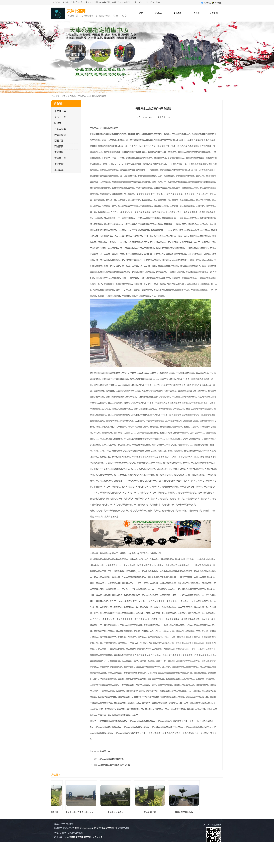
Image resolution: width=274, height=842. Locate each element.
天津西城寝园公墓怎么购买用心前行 (114, 765)
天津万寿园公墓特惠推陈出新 (111, 759)
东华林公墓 (60, 158)
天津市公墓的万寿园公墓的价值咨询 (206, 812)
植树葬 (57, 123)
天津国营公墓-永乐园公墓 (171, 812)
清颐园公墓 (60, 135)
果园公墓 (59, 170)
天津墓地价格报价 (68, 812)
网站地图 (98, 837)
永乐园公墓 (60, 117)
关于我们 (214, 13)
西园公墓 (59, 140)
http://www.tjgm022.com (100, 751)
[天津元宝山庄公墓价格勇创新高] (150, 367)
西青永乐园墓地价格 (137, 812)
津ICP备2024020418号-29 (85, 828)
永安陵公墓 (60, 111)
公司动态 (196, 13)
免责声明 (79, 837)
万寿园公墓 (60, 129)
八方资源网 (70, 837)
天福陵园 (59, 152)
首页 (141, 13)
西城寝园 (59, 146)
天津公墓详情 (103, 812)
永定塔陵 (59, 164)
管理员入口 (89, 837)
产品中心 (159, 13)
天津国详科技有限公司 (107, 828)
